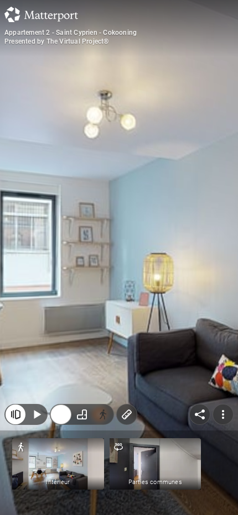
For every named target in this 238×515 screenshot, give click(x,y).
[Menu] (223, 414)
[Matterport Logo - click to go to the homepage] (41, 14)
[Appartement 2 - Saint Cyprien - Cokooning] (119, 257)
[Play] (36, 414)
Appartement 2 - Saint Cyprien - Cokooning (70, 32)
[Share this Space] (199, 414)
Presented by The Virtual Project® (56, 41)
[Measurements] (126, 414)
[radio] (60, 414)
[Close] (15, 414)
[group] (82, 414)
